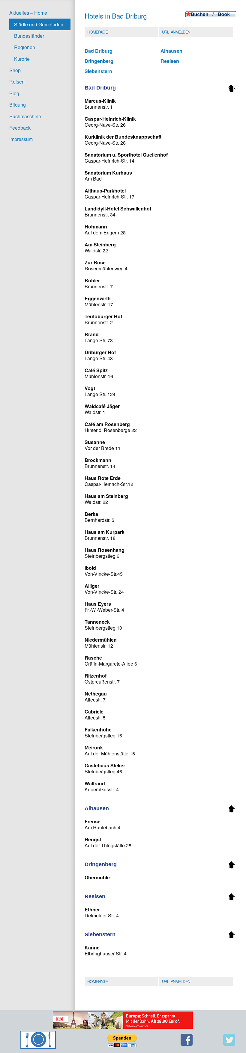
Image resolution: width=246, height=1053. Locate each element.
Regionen (24, 47)
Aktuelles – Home (28, 12)
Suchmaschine (25, 116)
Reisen (17, 81)
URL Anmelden (176, 32)
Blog (14, 93)
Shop (15, 70)
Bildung (17, 104)
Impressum (21, 139)
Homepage (97, 32)
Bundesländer (29, 35)
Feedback (20, 127)
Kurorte (22, 58)
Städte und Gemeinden (38, 24)
